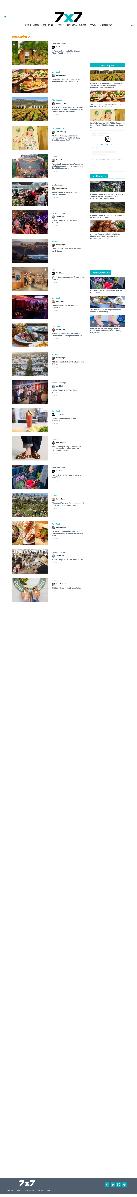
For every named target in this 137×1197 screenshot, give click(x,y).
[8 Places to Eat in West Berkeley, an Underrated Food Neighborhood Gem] (30, 335)
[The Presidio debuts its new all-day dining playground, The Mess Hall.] (30, 81)
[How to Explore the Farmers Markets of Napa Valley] (30, 477)
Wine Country (106, 25)
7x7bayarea (101, 159)
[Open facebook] (107, 1184)
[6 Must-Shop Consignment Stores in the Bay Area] (30, 279)
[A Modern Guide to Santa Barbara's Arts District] (30, 364)
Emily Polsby (60, 329)
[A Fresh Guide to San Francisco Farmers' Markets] (30, 194)
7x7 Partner (60, 47)
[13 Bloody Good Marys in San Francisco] (30, 420)
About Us (10, 1190)
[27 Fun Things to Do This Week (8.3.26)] (30, 561)
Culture (59, 25)
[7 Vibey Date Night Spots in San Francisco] (30, 307)
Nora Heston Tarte (62, 584)
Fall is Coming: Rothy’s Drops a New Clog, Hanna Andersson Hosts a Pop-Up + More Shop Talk (67, 449)
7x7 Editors (60, 273)
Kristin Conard (61, 103)
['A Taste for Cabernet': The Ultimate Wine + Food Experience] (30, 53)
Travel (93, 25)
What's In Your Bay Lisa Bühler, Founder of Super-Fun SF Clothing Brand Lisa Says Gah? (66, 138)
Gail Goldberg (61, 132)
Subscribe (40, 1190)
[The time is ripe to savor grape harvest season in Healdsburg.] (107, 302)
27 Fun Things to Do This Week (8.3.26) (67, 560)
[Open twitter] (113, 1184)
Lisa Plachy (60, 216)
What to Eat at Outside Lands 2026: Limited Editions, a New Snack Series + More (67, 533)
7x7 (93, 159)
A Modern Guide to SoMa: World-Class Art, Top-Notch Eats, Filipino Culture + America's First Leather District (107, 196)
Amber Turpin (61, 244)
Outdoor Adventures (76, 25)
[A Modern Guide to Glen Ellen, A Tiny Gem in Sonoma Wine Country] (107, 207)
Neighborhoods (32, 25)
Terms (48, 1190)
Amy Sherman (61, 527)
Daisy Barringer (61, 75)
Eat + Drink (48, 25)
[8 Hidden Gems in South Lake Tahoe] (30, 590)
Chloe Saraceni (61, 188)
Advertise (19, 1190)
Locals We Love (58, 128)
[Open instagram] (118, 1184)
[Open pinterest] (124, 1184)
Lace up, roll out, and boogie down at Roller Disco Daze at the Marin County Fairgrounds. (105, 331)
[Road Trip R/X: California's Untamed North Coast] (30, 251)
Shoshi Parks (60, 160)
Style (54, 270)
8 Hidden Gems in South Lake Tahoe (66, 588)
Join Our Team (29, 1190)
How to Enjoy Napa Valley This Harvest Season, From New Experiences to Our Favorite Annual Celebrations (67, 110)
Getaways (55, 241)
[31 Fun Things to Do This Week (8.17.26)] (30, 222)
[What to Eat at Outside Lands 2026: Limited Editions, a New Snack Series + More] (30, 533)
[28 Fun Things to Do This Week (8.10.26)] (30, 392)
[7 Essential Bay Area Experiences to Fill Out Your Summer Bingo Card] (30, 505)
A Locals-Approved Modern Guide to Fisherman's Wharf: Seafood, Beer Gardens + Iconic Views (105, 236)
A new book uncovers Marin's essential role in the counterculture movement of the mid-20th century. (67, 166)
